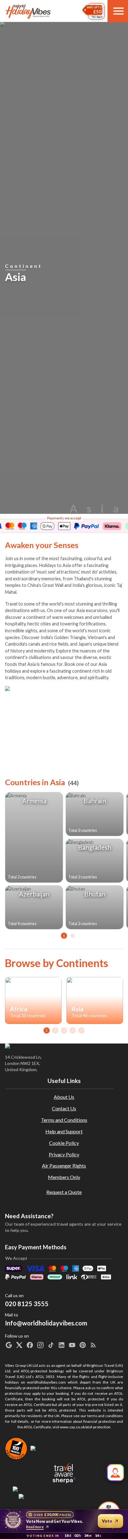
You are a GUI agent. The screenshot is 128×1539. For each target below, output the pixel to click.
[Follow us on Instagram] (40, 1345)
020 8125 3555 (26, 1303)
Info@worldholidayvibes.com (46, 1319)
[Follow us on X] (19, 1345)
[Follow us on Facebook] (30, 1345)
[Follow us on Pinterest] (82, 1345)
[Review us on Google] (8, 1345)
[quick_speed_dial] (115, 1472)
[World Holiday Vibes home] (28, 11)
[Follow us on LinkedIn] (61, 1345)
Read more (35, 1527)
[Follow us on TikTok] (51, 1345)
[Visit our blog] (93, 1345)
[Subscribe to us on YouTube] (72, 1345)
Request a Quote (64, 1192)
